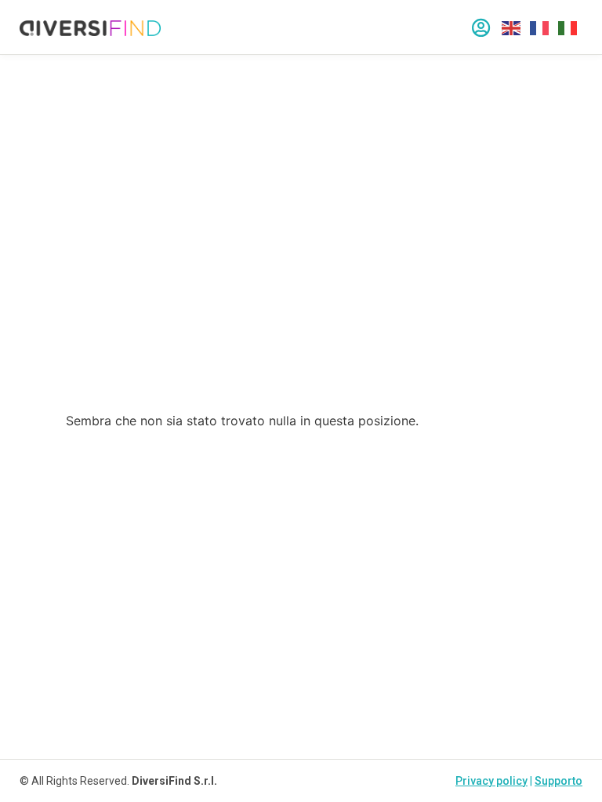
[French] (540, 27)
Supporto (558, 781)
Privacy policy (491, 781)
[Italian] (568, 27)
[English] (512, 27)
